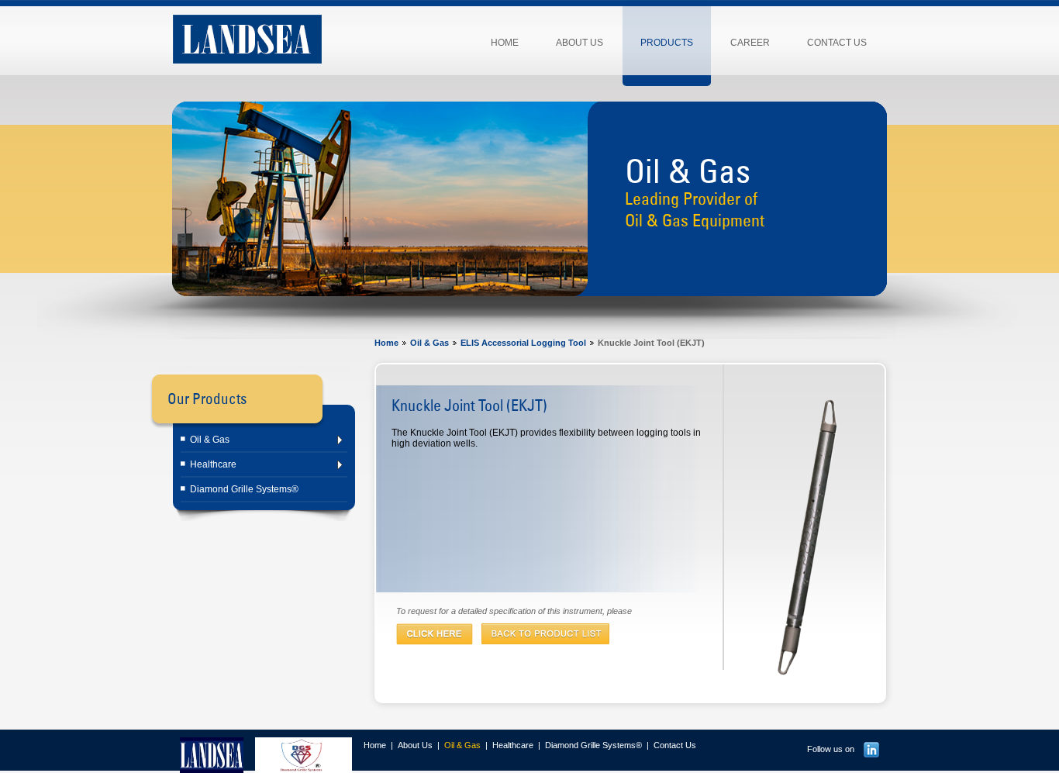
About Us (579, 42)
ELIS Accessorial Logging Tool (523, 343)
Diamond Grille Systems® (244, 489)
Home (505, 42)
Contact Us (837, 42)
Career (750, 42)
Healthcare (213, 464)
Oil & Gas (209, 439)
